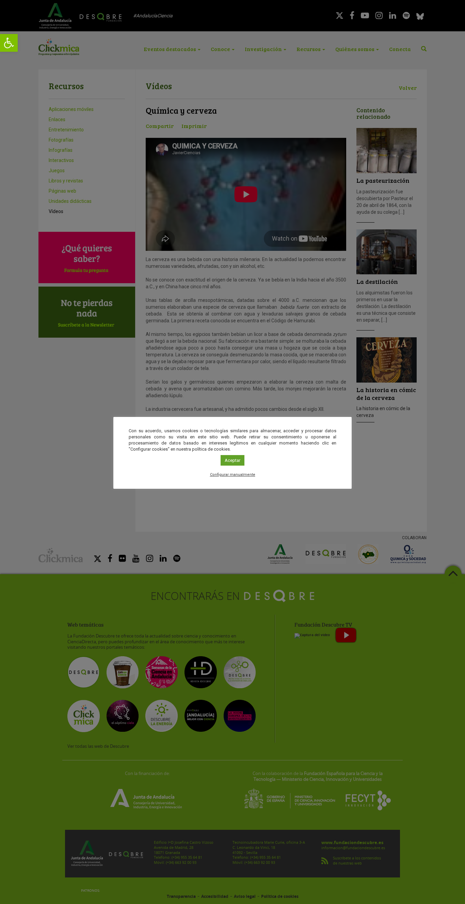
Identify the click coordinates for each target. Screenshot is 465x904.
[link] (9, 43)
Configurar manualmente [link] (232, 474)
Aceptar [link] (232, 460)
